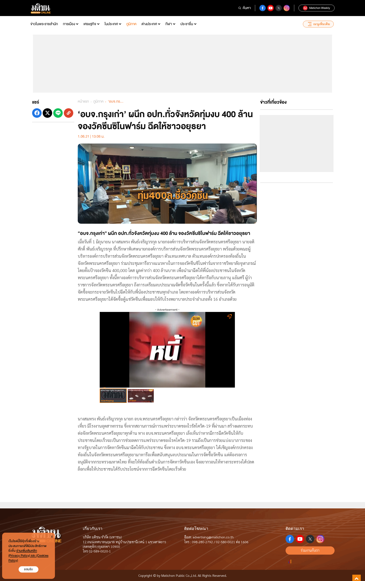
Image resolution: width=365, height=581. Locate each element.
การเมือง (69, 24)
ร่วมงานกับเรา (310, 550)
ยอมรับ (28, 569)
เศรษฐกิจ (89, 24)
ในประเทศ (111, 24)
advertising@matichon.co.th (213, 537)
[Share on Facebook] (37, 113)
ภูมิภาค (131, 24)
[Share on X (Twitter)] (47, 113)
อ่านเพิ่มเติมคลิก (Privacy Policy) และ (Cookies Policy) (28, 555)
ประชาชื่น (186, 24)
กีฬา (168, 24)
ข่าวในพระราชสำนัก (44, 24)
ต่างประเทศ (149, 24)
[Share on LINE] (58, 113)
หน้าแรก (83, 101)
